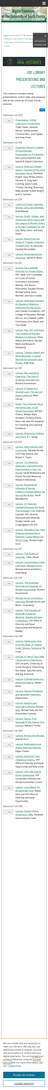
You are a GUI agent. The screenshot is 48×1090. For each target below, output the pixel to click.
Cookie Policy (14, 1065)
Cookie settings (24, 1083)
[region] (24, 1064)
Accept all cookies (24, 1075)
